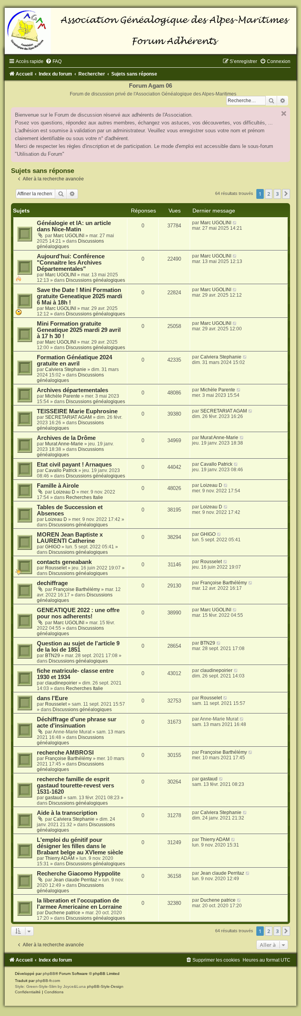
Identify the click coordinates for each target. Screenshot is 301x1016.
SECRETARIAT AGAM (68, 417)
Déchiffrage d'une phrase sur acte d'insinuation (76, 722)
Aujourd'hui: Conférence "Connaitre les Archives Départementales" (71, 262)
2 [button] (268, 193)
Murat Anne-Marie (64, 444)
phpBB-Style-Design (105, 986)
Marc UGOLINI (68, 235)
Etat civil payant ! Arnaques (74, 464)
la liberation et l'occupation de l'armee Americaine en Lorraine (79, 903)
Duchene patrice (62, 912)
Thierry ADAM (59, 858)
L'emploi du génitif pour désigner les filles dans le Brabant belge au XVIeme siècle (80, 846)
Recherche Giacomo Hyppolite (78, 873)
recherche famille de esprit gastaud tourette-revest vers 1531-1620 (75, 785)
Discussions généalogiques (95, 280)
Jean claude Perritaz (75, 880)
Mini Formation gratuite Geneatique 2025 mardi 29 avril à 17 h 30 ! (79, 330)
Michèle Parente (62, 396)
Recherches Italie (84, 497)
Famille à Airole (58, 486)
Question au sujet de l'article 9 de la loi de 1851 (78, 646)
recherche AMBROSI (65, 752)
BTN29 (52, 655)
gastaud (53, 797)
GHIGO (52, 546)
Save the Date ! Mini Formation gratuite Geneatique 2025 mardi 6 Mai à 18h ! (79, 296)
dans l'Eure (52, 698)
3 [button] (277, 193)
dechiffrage (52, 583)
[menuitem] (53, 61)
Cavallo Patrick (61, 470)
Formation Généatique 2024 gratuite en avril (74, 360)
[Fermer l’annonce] (283, 113)
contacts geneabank (64, 562)
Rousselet (56, 568)
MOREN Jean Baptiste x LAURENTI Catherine (70, 537)
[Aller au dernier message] (235, 222)
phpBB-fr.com (48, 980)
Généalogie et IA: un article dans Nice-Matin (74, 226)
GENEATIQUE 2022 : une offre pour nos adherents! (78, 613)
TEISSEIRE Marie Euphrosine (77, 411)
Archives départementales (72, 390)
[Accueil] (150, 31)
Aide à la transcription (67, 813)
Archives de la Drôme (66, 438)
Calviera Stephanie (65, 369)
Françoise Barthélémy (76, 589)
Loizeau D (64, 492)
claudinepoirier (61, 683)
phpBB (49, 973)
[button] (286, 193)
